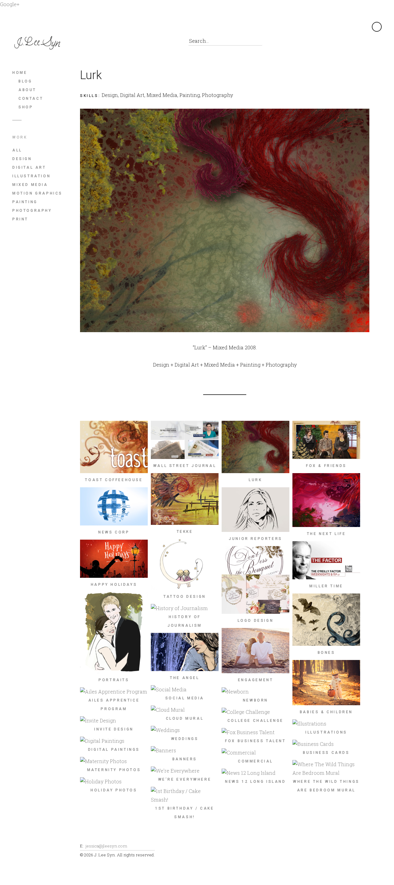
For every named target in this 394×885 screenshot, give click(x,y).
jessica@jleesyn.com (106, 846)
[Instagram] (141, 42)
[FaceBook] (86, 42)
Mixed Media (30, 185)
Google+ (9, 4)
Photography (32, 210)
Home (19, 72)
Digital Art (29, 167)
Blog (25, 81)
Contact (30, 98)
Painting (25, 202)
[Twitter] (100, 42)
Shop (25, 107)
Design (22, 159)
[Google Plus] (114, 42)
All (17, 150)
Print (20, 219)
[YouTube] (155, 42)
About (27, 90)
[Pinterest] (128, 42)
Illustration (31, 176)
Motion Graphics (37, 193)
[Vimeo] (169, 42)
